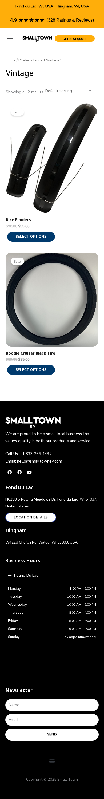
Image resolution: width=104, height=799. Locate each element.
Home (11, 60)
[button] (10, 38)
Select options (31, 236)
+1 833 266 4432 (36, 453)
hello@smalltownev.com (39, 461)
